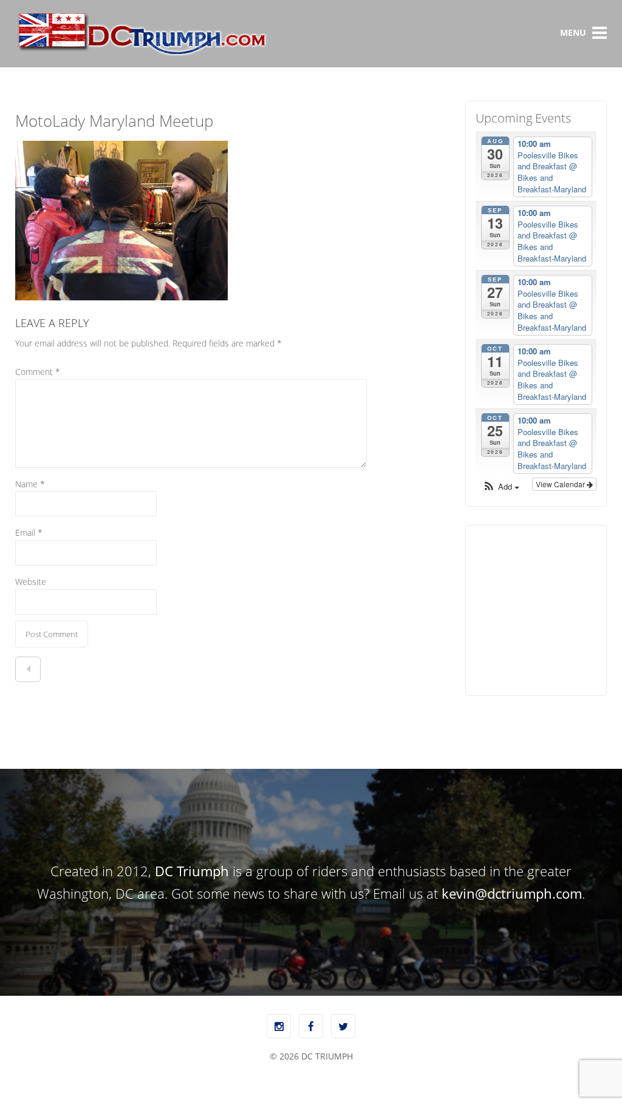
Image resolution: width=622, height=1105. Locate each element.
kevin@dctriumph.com (512, 893)
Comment (37, 371)
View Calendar (561, 484)
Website (30, 581)
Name (30, 484)
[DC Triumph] (141, 53)
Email (29, 532)
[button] (500, 487)
